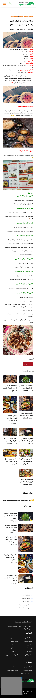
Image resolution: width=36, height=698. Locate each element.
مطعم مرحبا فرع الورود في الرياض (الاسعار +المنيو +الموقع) (26, 461)
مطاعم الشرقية (14, 641)
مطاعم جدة (15, 645)
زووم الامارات (28, 648)
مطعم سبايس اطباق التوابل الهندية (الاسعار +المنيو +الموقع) (26, 415)
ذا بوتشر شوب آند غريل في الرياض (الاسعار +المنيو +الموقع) (10, 441)
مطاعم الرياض (28, 364)
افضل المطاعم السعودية (12, 655)
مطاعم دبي (29, 645)
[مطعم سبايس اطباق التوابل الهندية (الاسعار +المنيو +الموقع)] (25, 544)
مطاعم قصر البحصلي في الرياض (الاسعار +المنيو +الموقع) (10, 388)
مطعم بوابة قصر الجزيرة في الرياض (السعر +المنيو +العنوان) (12, 419)
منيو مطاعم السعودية (24, 608)
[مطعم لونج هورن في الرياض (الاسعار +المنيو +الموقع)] (25, 578)
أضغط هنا (11, 70)
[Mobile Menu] (4, 3)
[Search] (10, 3)
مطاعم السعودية (26, 602)
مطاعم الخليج (14, 648)
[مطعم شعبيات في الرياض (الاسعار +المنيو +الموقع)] (18, 40)
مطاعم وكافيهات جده (26, 655)
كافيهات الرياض (26, 595)
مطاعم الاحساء (26, 598)
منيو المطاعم (28, 638)
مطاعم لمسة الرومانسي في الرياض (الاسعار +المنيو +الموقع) (26, 388)
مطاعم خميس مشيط (24, 605)
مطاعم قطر (15, 651)
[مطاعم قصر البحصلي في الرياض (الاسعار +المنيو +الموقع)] (25, 528)
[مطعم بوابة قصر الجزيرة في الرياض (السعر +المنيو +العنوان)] (25, 563)
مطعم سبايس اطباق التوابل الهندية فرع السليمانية (11, 461)
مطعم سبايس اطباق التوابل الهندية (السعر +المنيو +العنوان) (27, 482)
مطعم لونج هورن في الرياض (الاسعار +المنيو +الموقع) (26, 441)
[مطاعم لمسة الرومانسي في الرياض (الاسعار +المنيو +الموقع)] (25, 516)
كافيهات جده (29, 651)
